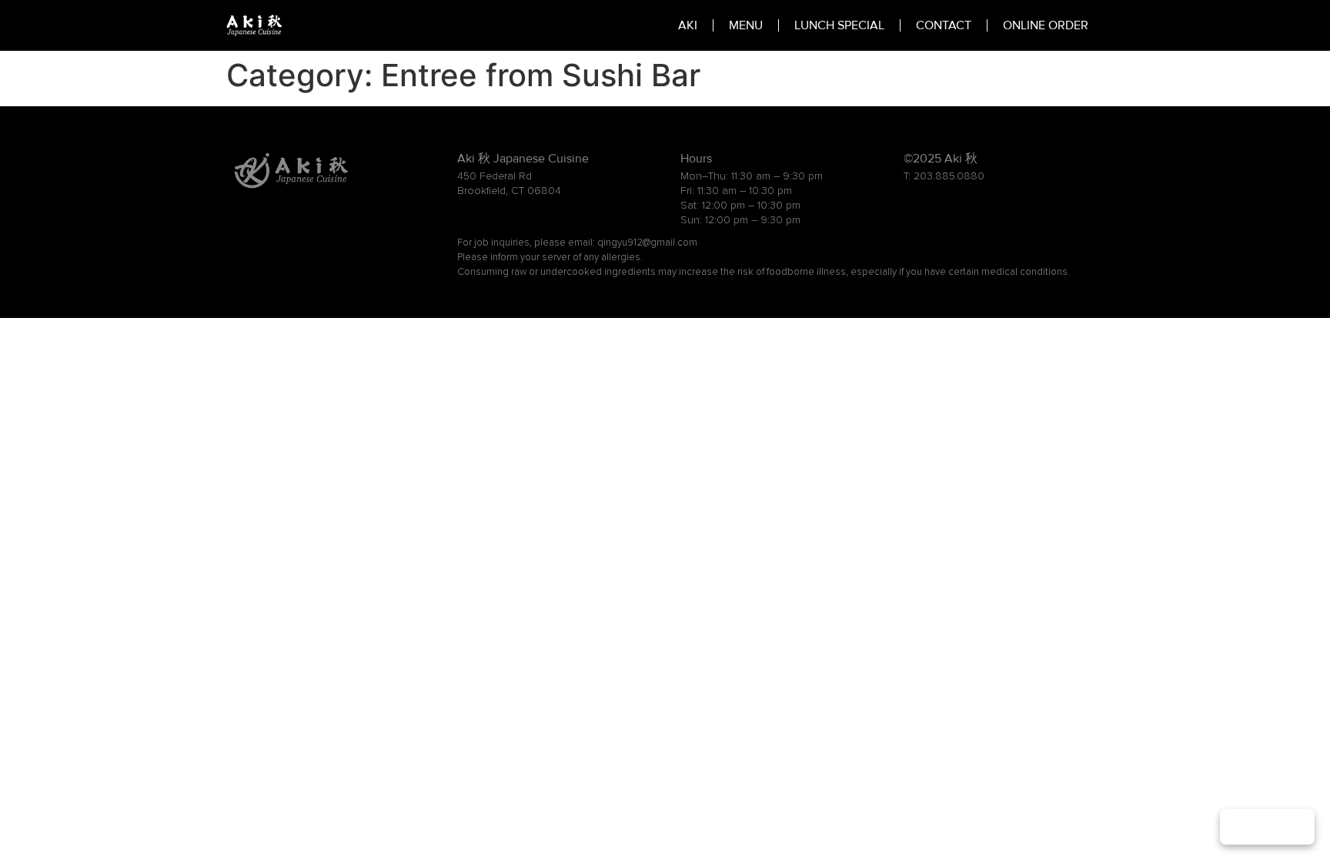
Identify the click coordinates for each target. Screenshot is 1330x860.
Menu (746, 25)
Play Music (1267, 827)
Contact (943, 25)
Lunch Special (839, 25)
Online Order (1045, 25)
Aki (687, 25)
